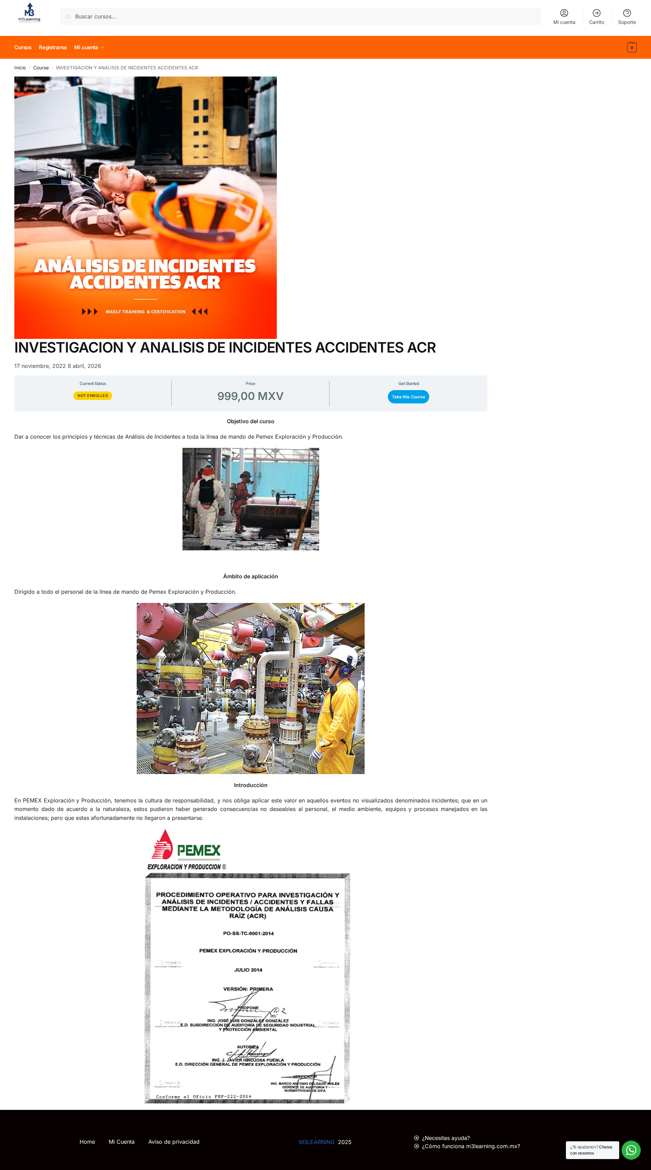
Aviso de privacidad (174, 1141)
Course (41, 67)
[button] (631, 47)
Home (87, 1141)
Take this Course (408, 396)
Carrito (596, 22)
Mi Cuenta (122, 1141)
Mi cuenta (564, 22)
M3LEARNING (317, 1142)
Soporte (627, 22)
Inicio (20, 67)
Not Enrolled (93, 395)
